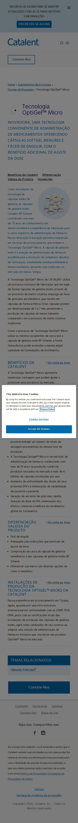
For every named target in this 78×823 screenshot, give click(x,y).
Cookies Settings (39, 419)
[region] (39, 411)
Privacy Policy (47, 409)
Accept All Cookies (39, 429)
